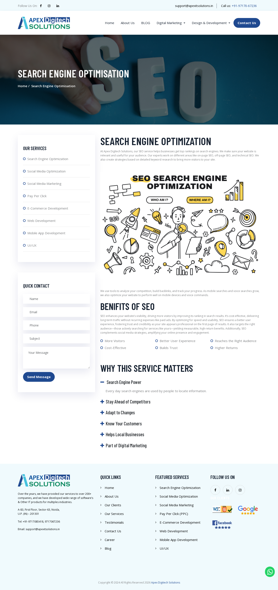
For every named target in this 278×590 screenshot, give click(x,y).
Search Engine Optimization (47, 159)
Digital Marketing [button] (170, 23)
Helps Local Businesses (125, 434)
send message (39, 377)
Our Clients (113, 505)
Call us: (239, 6)
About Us (112, 496)
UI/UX (31, 245)
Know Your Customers (124, 423)
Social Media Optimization (46, 171)
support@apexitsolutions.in (194, 6)
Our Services (114, 513)
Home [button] (109, 23)
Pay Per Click (36, 196)
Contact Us (113, 531)
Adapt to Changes (120, 412)
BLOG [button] (145, 23)
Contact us (247, 23)
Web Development (41, 220)
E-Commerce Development (47, 208)
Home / (24, 86)
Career (110, 540)
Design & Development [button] (210, 23)
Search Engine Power (123, 382)
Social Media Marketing (44, 183)
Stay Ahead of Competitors (128, 401)
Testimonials (114, 522)
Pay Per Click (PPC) (174, 513)
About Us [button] (128, 23)
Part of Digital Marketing (126, 445)
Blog (108, 548)
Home (109, 487)
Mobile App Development (46, 233)
